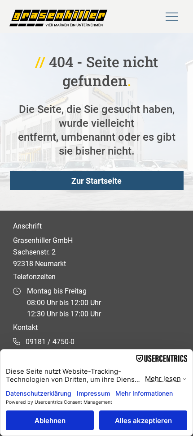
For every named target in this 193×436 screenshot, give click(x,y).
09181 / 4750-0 (50, 341)
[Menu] (172, 16)
